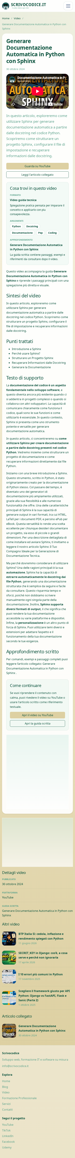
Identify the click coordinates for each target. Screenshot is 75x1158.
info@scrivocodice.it (15, 1066)
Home (5, 18)
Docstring (32, 226)
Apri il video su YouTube (37, 715)
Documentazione (22, 232)
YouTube (7, 897)
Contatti (7, 1109)
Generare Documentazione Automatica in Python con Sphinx (35, 668)
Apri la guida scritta (37, 723)
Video (17, 18)
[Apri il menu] (68, 6)
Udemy (7, 1147)
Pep (40, 232)
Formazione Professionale (19, 1098)
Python (16, 226)
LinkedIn (7, 1136)
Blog (5, 1087)
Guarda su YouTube (37, 166)
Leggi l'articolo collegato (37, 175)
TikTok (6, 1130)
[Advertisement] (37, 772)
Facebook (8, 1142)
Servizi (6, 1104)
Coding (52, 232)
